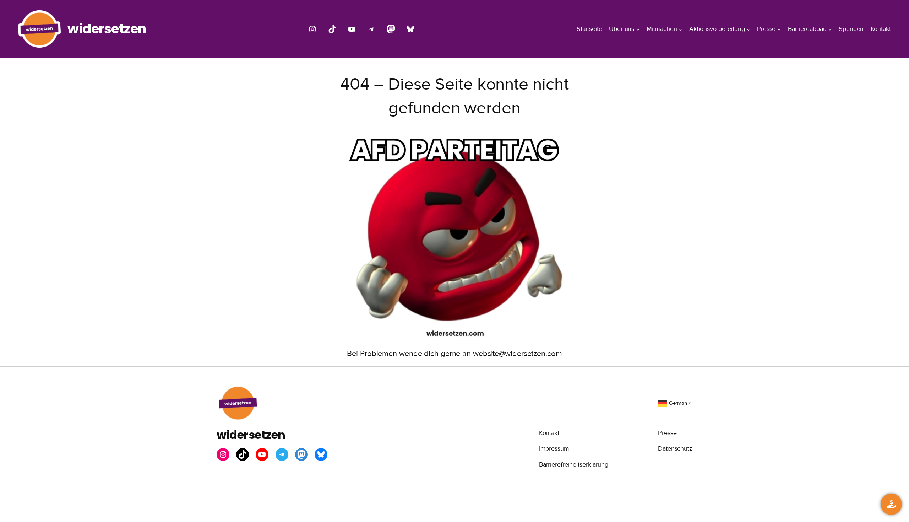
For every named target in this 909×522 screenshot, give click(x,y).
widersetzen (107, 29)
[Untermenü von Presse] (779, 29)
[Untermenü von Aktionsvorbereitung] (748, 29)
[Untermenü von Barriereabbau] (830, 29)
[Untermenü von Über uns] (638, 29)
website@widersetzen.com (517, 354)
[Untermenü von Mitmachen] (680, 29)
